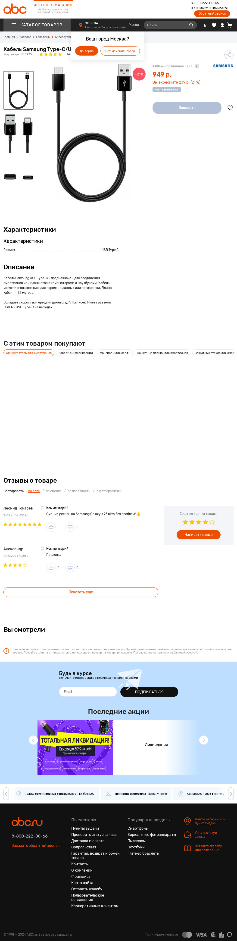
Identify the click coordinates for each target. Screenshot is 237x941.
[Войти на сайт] (222, 25)
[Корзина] (231, 25)
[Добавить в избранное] (230, 108)
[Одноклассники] (25, 867)
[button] (33, 740)
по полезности (79, 491)
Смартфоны (138, 828)
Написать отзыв (198, 534)
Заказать (187, 108)
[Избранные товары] (214, 25)
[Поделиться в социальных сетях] (229, 54)
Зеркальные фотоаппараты (152, 834)
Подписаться (149, 692)
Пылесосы (137, 841)
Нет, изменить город (120, 51)
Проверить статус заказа (94, 834)
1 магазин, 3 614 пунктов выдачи (105, 27)
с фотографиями (109, 491)
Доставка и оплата (88, 841)
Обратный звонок (212, 14)
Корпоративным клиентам (94, 906)
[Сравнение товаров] (205, 25)
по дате (34, 491)
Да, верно (87, 51)
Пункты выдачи (85, 828)
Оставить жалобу (86, 889)
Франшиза (80, 876)
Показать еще (81, 592)
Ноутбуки (136, 847)
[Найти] (191, 25)
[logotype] (15, 9)
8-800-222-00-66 (205, 3)
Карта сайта (82, 883)
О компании (82, 870)
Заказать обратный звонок (36, 845)
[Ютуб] (34, 867)
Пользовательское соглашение (87, 897)
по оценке (54, 491)
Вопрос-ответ (83, 847)
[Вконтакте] (15, 867)
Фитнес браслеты (143, 853)
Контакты (79, 864)
